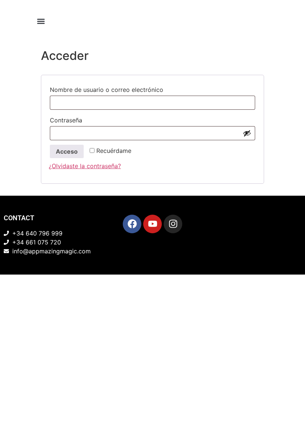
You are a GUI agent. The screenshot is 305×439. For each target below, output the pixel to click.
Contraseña (84, 119)
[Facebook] (132, 224)
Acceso (67, 151)
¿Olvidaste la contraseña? (85, 166)
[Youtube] (152, 224)
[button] (41, 21)
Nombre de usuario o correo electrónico (125, 88)
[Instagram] (173, 224)
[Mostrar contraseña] (247, 133)
